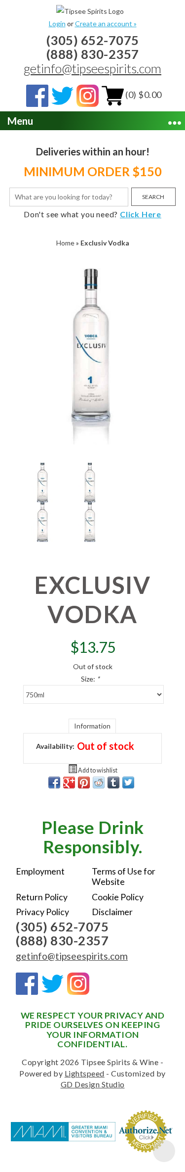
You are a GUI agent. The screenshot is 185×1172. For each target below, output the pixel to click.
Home (65, 243)
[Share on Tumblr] (113, 782)
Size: (90, 679)
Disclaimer (112, 912)
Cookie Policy (118, 897)
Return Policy (42, 897)
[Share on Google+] (69, 782)
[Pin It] (84, 782)
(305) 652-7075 (92, 40)
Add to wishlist (97, 770)
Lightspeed (85, 1073)
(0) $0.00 (143, 94)
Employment (40, 871)
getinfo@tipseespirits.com (92, 68)
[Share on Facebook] (54, 782)
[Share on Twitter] (128, 782)
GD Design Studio (93, 1084)
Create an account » (106, 23)
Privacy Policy (42, 912)
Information (92, 726)
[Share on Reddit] (99, 782)
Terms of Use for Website (123, 876)
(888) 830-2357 (92, 54)
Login (57, 23)
